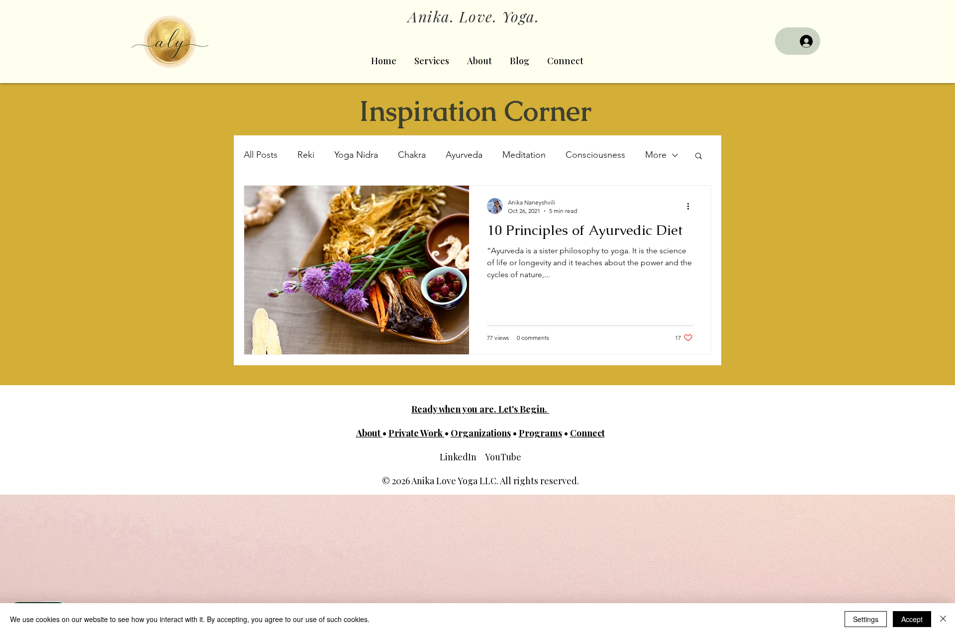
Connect (587, 433)
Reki (305, 154)
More (656, 154)
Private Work (416, 433)
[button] (698, 156)
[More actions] (691, 206)
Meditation (524, 154)
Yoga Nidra (356, 154)
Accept (912, 619)
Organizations (481, 433)
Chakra (412, 154)
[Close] (943, 619)
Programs (540, 433)
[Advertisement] (298, 564)
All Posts (261, 154)
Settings (865, 619)
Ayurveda (464, 154)
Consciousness (595, 154)
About (369, 433)
